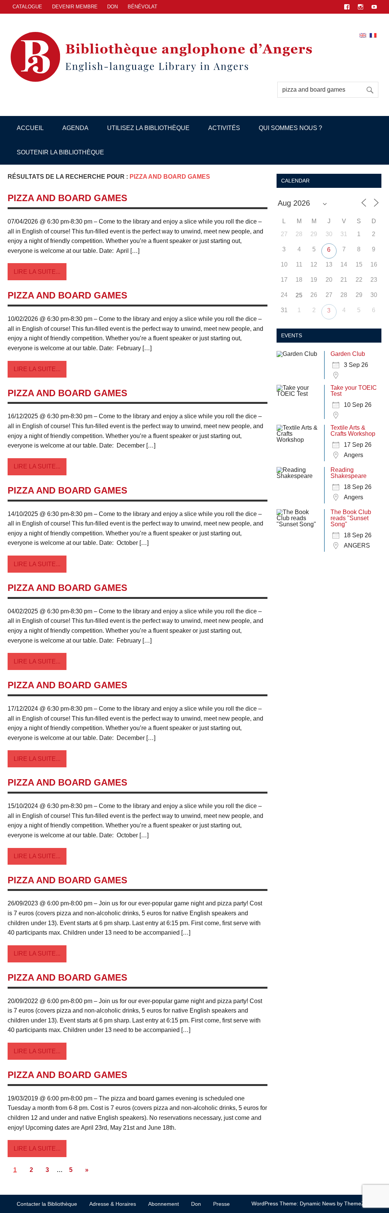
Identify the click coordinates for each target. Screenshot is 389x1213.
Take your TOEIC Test (353, 390)
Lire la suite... (37, 271)
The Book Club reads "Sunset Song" (350, 518)
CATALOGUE (27, 7)
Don (112, 7)
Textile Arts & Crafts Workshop (352, 430)
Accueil (30, 128)
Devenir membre (75, 7)
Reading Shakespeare (348, 473)
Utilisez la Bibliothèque (148, 128)
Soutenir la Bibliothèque (60, 152)
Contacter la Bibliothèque (47, 1204)
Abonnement (163, 1204)
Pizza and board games (67, 198)
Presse (221, 1204)
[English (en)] (362, 35)
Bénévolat (142, 7)
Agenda (75, 128)
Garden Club (347, 354)
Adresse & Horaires (112, 1204)
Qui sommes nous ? (290, 128)
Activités (224, 128)
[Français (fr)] (373, 35)
